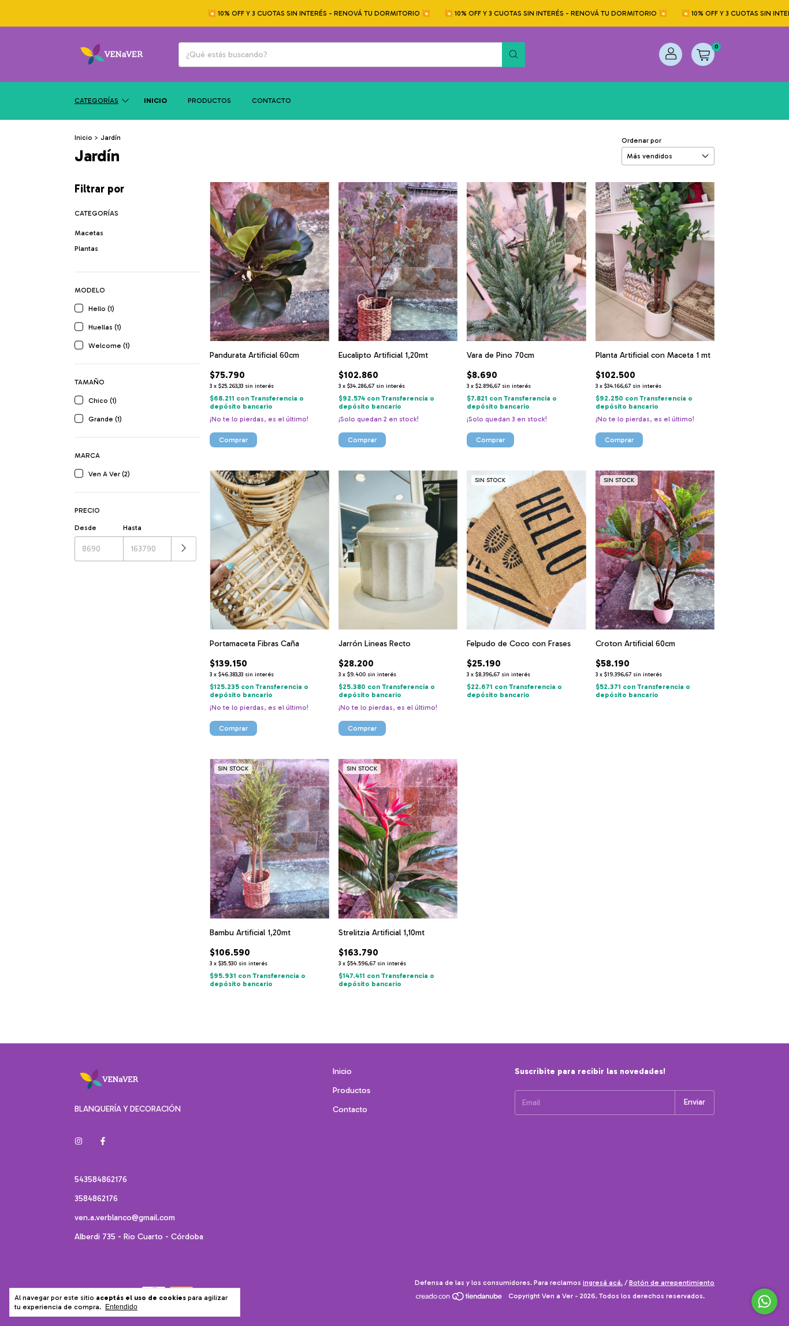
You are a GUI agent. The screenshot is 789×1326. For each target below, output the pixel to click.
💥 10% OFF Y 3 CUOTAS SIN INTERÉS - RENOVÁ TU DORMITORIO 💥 (298, 13)
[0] (702, 54)
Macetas (89, 233)
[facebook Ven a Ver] (103, 1142)
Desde (85, 528)
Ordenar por (641, 140)
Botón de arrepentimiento (671, 1283)
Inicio (155, 101)
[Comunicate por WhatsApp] (764, 1301)
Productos (209, 101)
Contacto (271, 101)
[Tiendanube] (459, 1299)
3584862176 (96, 1198)
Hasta (132, 528)
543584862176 (101, 1179)
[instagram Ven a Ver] (79, 1142)
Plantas (86, 249)
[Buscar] (513, 54)
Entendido (121, 1307)
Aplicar (184, 548)
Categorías (96, 101)
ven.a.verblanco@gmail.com (125, 1218)
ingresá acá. (603, 1283)
